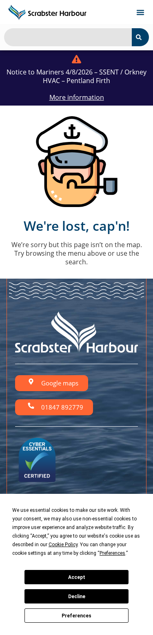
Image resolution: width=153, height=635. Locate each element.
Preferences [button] (112, 553)
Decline (76, 596)
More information (76, 97)
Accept (76, 577)
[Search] (140, 37)
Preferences (76, 616)
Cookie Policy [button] (63, 544)
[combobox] (68, 37)
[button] (140, 12)
